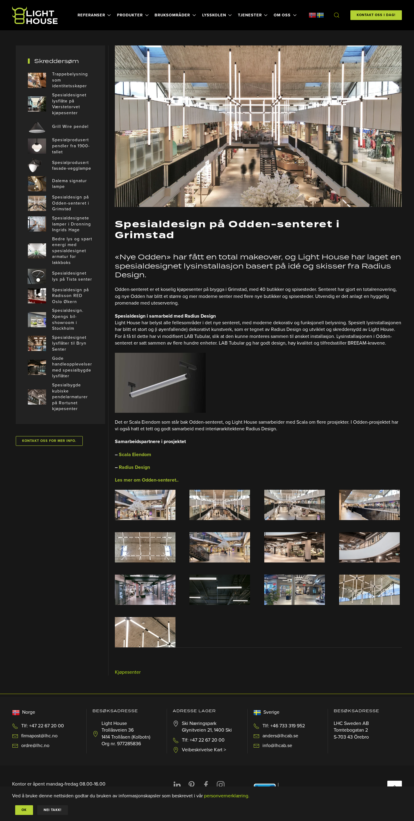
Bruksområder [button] (172, 15)
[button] (336, 15)
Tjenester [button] (250, 15)
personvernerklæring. (226, 796)
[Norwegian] (312, 15)
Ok (24, 810)
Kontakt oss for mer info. (49, 441)
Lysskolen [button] (214, 15)
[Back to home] (35, 15)
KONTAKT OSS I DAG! (376, 15)
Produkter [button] (130, 15)
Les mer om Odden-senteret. (146, 480)
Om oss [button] (282, 15)
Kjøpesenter (128, 672)
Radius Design (134, 467)
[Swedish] (320, 15)
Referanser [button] (91, 15)
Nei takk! (53, 810)
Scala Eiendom (135, 455)
